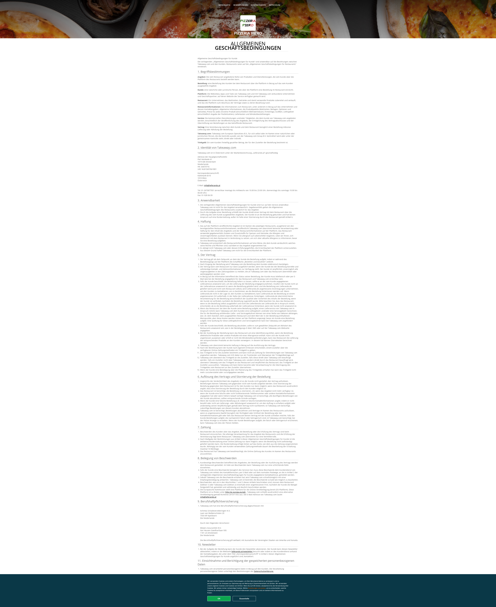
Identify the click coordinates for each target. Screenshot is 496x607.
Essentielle (244, 599)
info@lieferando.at (212, 185)
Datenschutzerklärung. (264, 571)
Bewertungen (240, 5)
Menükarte (224, 5)
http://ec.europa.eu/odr (235, 492)
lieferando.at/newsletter (242, 551)
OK (219, 599)
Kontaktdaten (258, 5)
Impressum (274, 5)
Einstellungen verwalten (257, 588)
